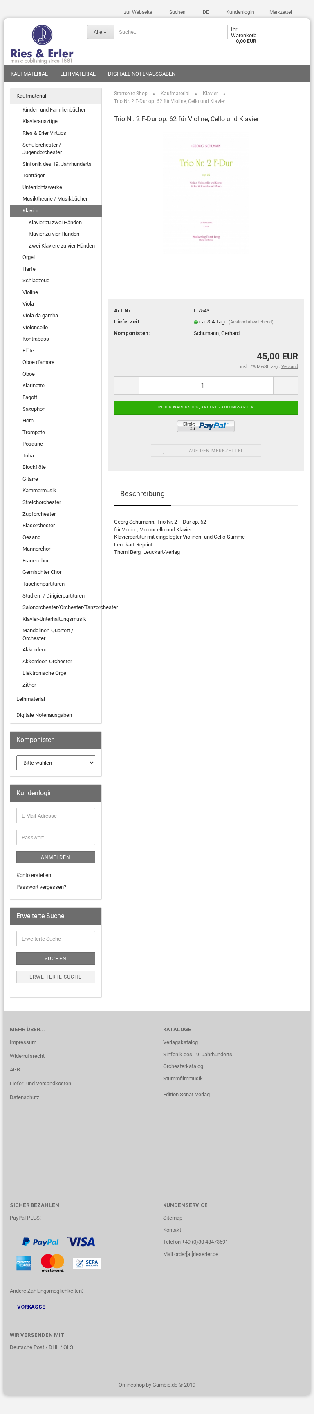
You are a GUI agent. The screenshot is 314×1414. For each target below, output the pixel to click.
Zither (29, 685)
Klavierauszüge (40, 121)
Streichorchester (41, 502)
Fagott (29, 397)
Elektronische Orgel (44, 673)
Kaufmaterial (29, 74)
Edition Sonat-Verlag (186, 1094)
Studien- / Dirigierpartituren (53, 596)
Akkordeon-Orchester (47, 661)
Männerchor (36, 549)
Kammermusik (39, 490)
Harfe (29, 269)
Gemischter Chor (41, 572)
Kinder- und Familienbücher (53, 110)
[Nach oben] (291, 1402)
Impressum (23, 1042)
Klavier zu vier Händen (54, 234)
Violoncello (35, 327)
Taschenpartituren (43, 584)
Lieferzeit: (127, 322)
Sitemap (172, 1218)
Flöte (28, 351)
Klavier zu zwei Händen (55, 222)
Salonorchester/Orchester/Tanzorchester (61, 607)
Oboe (28, 374)
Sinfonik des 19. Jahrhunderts (57, 164)
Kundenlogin (239, 12)
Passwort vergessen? (41, 887)
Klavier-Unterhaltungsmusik (54, 619)
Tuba (28, 456)
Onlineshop (132, 1385)
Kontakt (172, 1230)
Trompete (33, 432)
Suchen (177, 12)
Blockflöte (34, 467)
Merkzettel (280, 12)
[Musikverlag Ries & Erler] (42, 41)
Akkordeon (34, 650)
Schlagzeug (35, 280)
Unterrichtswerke (42, 187)
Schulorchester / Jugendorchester (42, 149)
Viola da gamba (40, 315)
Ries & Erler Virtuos (44, 133)
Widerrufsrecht (27, 1056)
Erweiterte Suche (55, 977)
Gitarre (30, 479)
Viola (28, 304)
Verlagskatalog (180, 1042)
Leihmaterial (78, 74)
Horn (28, 420)
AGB (15, 1069)
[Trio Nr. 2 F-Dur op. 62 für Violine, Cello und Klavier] (206, 193)
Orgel (28, 257)
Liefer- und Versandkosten (40, 1083)
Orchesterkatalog (183, 1066)
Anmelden (55, 857)
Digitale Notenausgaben (141, 74)
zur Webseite (138, 12)
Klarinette (33, 385)
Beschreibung (142, 493)
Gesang (31, 537)
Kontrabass (35, 339)
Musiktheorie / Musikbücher (54, 199)
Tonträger (33, 175)
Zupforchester (39, 514)
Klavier (30, 210)
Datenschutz (24, 1097)
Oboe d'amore (38, 362)
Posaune (32, 444)
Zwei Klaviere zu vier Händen (62, 246)
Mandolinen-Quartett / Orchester (47, 634)
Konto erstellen (33, 875)
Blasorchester (38, 525)
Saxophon (33, 409)
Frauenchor (35, 561)
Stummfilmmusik (183, 1078)
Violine (30, 292)
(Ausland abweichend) (251, 322)
